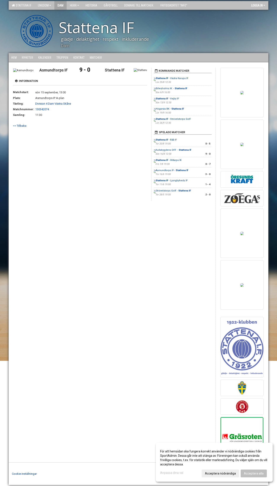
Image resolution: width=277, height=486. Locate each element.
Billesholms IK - (171, 88)
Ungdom (43, 5)
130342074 (42, 109)
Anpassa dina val (171, 473)
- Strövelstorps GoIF (173, 119)
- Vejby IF (167, 98)
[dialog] (214, 462)
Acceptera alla (254, 473)
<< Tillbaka (19, 125)
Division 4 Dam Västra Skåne (53, 103)
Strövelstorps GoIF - (173, 190)
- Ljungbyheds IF (172, 180)
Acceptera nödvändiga (220, 473)
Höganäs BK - (170, 108)
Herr (73, 5)
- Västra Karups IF (172, 78)
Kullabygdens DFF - (173, 150)
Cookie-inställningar (24, 473)
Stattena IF (22, 5)
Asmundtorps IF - (172, 170)
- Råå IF (166, 139)
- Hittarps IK (169, 160)
